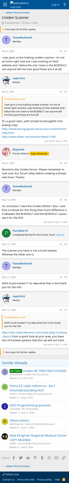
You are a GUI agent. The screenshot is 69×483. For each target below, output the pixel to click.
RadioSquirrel (16, 424)
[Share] (61, 51)
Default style (12, 474)
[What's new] (64, 4)
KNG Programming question (30, 405)
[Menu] (5, 4)
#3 (65, 163)
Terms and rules (25, 479)
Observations (19, 420)
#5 (65, 244)
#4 (65, 199)
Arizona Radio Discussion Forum (35, 393)
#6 (65, 277)
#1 (65, 51)
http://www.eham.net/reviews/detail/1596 (29, 136)
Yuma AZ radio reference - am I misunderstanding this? (32, 388)
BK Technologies (30, 408)
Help (57, 479)
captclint (19, 78)
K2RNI (13, 443)
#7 (65, 309)
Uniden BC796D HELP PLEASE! (44, 371)
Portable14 (20, 230)
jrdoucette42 (16, 374)
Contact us (8, 479)
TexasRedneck (12, 22)
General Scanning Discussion (40, 424)
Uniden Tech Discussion (36, 374)
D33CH (13, 393)
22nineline (15, 408)
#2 (65, 91)
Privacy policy (44, 479)
